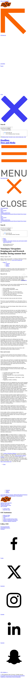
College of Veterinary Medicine (11, 494)
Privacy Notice (6, 676)
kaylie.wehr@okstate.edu (17, 260)
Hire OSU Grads (6, 509)
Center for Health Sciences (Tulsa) (10, 518)
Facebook (8, 263)
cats (21, 495)
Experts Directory (13, 214)
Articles (4, 239)
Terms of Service (12, 676)
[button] (14, 65)
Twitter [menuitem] (7, 491)
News (2, 209)
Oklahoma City (6, 516)
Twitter (7, 264)
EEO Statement (19, 675)
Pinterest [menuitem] (7, 492)
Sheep (19, 494)
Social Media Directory (5, 527)
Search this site (4, 128)
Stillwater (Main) (6, 515)
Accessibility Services (5, 675)
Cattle (3, 494)
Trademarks (18, 676)
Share (4, 262)
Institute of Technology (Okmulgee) (10, 520)
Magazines (8, 214)
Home (4, 238)
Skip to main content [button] (5, 1)
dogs (1, 494)
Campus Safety (13, 675)
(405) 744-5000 (4, 506)
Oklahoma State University (6, 502)
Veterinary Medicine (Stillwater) (9, 521)
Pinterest (7, 265)
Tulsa (4, 517)
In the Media (3, 214)
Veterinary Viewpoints (16, 495)
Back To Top (24, 280)
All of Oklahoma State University (13, 133)
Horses (21, 494)
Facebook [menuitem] (8, 490)
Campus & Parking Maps (6, 505)
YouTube (8, 526)
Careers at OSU (6, 508)
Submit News (20, 214)
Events (4, 526)
